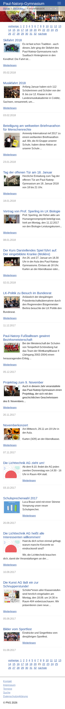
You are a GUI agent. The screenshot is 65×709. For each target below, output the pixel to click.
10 (47, 26)
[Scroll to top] (58, 702)
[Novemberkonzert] (12, 434)
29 (22, 33)
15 (13, 30)
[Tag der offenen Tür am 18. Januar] (12, 181)
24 (52, 30)
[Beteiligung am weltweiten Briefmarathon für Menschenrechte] (12, 140)
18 (26, 30)
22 (43, 30)
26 (9, 33)
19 (31, 30)
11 (51, 26)
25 (56, 30)
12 (55, 26)
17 (22, 30)
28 (18, 33)
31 (31, 33)
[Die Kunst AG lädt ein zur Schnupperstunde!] (12, 596)
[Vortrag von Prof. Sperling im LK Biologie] (12, 219)
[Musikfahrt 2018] (12, 92)
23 (48, 30)
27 (13, 33)
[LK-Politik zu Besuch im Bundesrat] (12, 302)
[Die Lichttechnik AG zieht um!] (12, 472)
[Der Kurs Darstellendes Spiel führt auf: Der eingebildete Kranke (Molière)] (12, 261)
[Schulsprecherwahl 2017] (12, 507)
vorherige (13, 26)
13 (59, 26)
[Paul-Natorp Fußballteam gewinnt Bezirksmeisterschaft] (12, 347)
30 (26, 33)
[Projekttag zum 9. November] (12, 391)
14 (9, 30)
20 (35, 30)
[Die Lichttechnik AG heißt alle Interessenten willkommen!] (12, 546)
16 (18, 30)
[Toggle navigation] (59, 3)
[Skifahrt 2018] (12, 48)
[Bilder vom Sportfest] (12, 636)
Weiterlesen (10, 65)
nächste (42, 33)
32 (35, 33)
